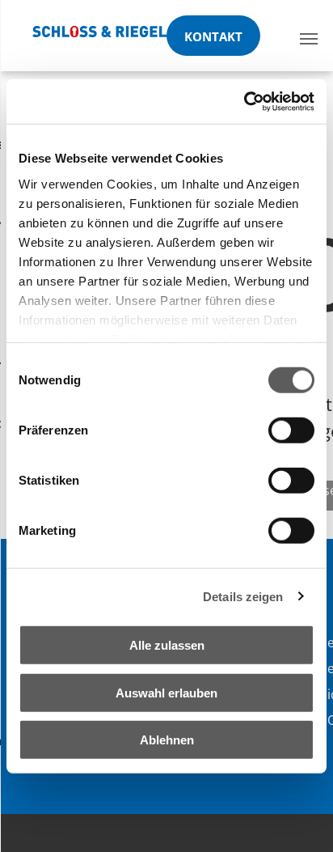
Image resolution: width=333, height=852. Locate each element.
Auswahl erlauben (166, 692)
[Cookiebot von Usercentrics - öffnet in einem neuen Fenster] (243, 101)
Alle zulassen (166, 645)
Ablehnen (167, 740)
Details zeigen (243, 596)
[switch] (291, 430)
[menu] (309, 39)
